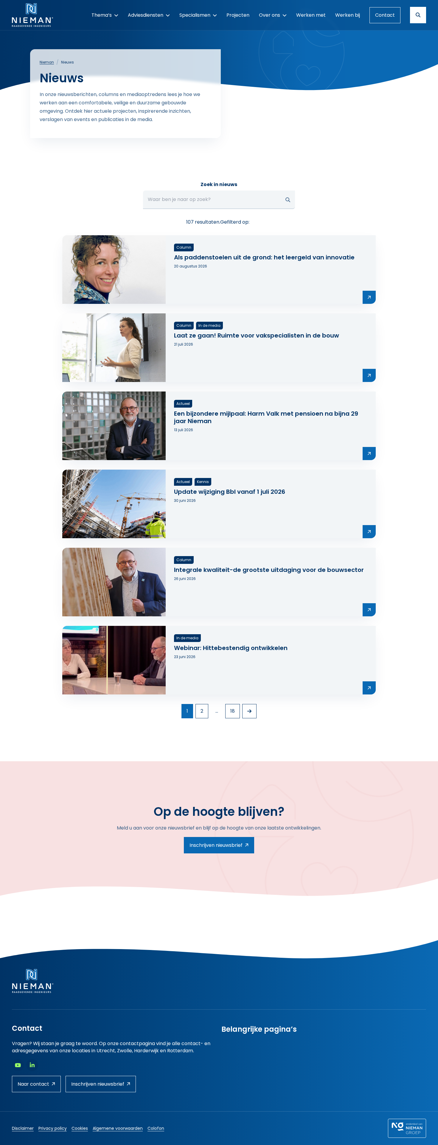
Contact (385, 15)
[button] (287, 199)
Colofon (155, 1128)
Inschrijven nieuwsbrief (216, 845)
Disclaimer (23, 1128)
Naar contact (33, 1084)
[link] (249, 711)
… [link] (216, 711)
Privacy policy (52, 1128)
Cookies (80, 1128)
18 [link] (232, 711)
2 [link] (202, 711)
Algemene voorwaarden (118, 1128)
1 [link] (187, 711)
